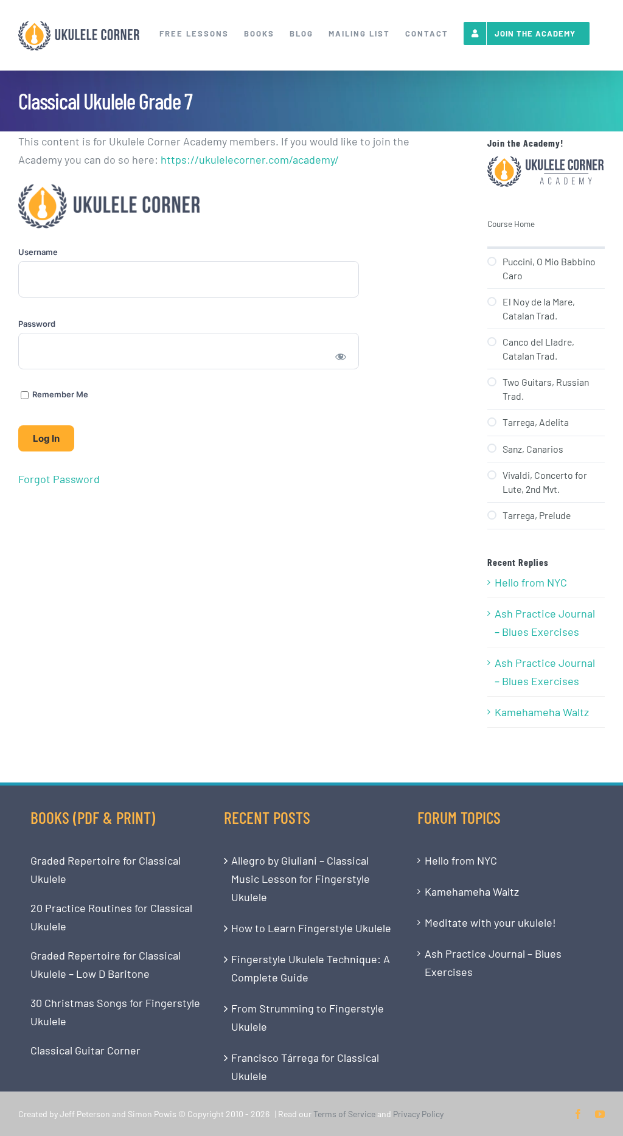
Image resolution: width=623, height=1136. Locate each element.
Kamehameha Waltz (542, 712)
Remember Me (59, 394)
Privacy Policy (418, 1114)
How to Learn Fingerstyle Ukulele (311, 928)
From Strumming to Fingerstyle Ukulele (307, 1017)
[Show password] (341, 356)
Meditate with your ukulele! (490, 922)
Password (36, 324)
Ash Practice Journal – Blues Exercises (545, 622)
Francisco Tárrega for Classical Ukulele (305, 1066)
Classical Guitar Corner (85, 1050)
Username (38, 252)
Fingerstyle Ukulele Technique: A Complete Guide (310, 968)
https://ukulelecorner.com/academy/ (250, 159)
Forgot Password (59, 479)
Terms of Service (344, 1114)
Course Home (511, 223)
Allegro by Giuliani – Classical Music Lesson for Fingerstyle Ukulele (300, 879)
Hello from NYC (531, 582)
